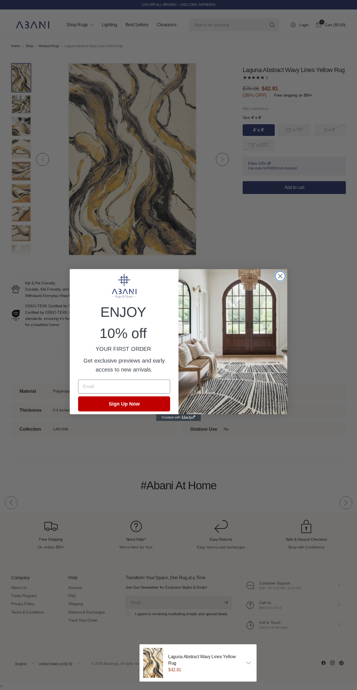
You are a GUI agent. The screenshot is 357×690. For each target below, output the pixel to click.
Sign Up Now (124, 404)
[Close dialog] (280, 276)
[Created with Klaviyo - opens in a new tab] (178, 417)
